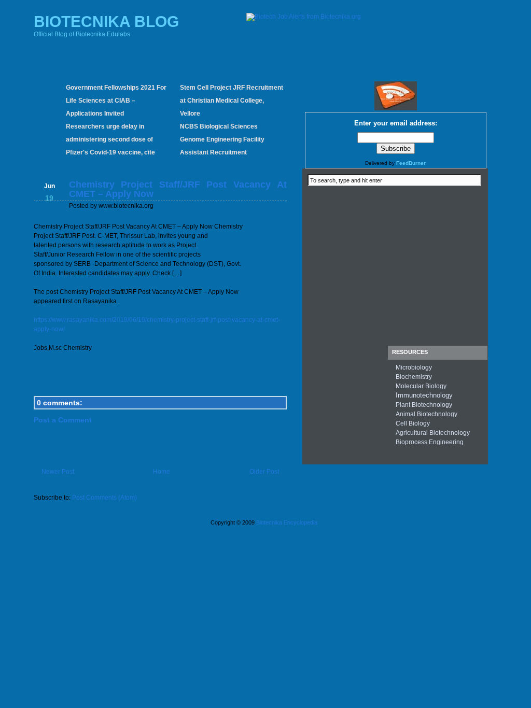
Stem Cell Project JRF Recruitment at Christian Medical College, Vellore (231, 100)
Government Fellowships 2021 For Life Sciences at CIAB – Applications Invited (116, 100)
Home (161, 471)
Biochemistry (414, 376)
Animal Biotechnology (426, 414)
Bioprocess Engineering (430, 442)
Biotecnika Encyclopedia (286, 522)
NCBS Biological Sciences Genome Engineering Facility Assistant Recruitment (222, 139)
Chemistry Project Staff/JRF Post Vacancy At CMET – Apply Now (178, 189)
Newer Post (57, 471)
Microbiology (414, 367)
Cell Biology (413, 423)
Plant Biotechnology (424, 404)
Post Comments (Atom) (104, 497)
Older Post (264, 471)
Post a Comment (63, 420)
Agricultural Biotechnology (433, 432)
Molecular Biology (421, 386)
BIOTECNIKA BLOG (106, 21)
